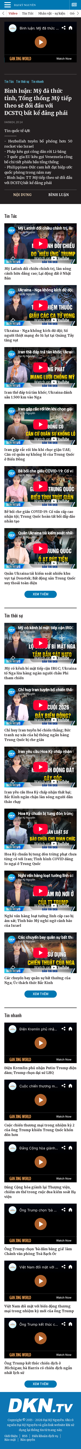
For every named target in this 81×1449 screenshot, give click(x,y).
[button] (78, 13)
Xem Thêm (40, 594)
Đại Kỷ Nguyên (27, 1425)
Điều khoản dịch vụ (45, 1436)
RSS (24, 1436)
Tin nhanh (37, 81)
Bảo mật (10, 1440)
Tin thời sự (22, 81)
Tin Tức (28, 13)
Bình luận (58, 195)
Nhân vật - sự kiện (51, 13)
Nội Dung (22, 195)
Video (13, 13)
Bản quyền (27, 1440)
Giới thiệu (10, 1436)
